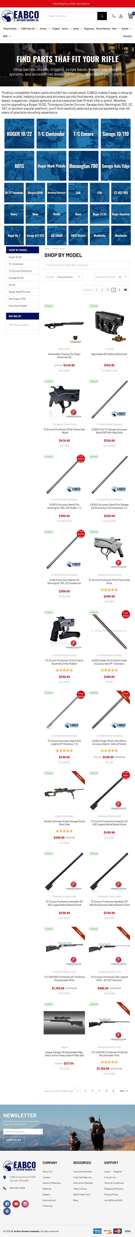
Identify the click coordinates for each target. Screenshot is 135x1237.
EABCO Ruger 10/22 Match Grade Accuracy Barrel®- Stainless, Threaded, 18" (109, 662)
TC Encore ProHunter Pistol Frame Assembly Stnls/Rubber (64, 662)
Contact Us (110, 1177)
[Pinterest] (7, 1211)
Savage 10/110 (16, 277)
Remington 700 (17, 298)
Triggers (56, 28)
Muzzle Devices (103, 28)
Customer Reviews (82, 1171)
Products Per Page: (106, 276)
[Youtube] (16, 1204)
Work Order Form (81, 1194)
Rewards (127, 36)
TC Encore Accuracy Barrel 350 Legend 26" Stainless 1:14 (64, 742)
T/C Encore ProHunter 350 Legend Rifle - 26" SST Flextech (109, 978)
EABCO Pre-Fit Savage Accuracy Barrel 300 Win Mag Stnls (109, 431)
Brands (125, 28)
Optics (65, 28)
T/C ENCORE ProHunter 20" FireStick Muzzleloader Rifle (64, 978)
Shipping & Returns (113, 1188)
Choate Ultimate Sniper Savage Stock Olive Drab (64, 823)
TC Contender (16, 263)
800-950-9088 (17, 1188)
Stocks (43, 28)
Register (118, 1171)
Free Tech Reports (82, 1177)
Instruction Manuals (83, 1182)
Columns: (88, 289)
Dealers (46, 1194)
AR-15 (12, 284)
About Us (47, 1171)
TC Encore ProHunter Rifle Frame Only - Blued (64, 431)
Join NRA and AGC (113, 1200)
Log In (107, 1171)
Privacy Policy (111, 1194)
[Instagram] (25, 1204)
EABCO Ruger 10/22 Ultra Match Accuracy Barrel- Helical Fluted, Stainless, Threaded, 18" (109, 742)
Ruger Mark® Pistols (19, 291)
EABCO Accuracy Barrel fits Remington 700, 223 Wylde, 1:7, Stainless (64, 506)
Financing (47, 1205)
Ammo (76, 28)
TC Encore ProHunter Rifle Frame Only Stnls (109, 581)
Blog (75, 1200)
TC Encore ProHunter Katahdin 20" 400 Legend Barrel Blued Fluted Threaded (109, 823)
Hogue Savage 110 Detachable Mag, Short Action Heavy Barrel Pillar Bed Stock (64, 1054)
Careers (47, 1177)
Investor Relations (52, 1182)
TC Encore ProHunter (20, 270)
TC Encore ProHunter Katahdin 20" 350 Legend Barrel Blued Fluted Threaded (64, 903)
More (114, 28)
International (49, 1200)
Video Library (80, 1188)
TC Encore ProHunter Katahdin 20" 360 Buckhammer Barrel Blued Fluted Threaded (109, 903)
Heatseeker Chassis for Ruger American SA (64, 355)
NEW (5, 36)
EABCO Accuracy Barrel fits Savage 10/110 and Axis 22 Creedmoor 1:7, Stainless (109, 506)
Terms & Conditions (114, 1182)
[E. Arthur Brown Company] (19, 1165)
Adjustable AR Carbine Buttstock (109, 353)
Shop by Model (9, 28)
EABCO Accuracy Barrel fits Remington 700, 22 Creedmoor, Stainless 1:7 (64, 581)
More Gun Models (18, 305)
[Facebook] (7, 1204)
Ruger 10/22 (15, 257)
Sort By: (50, 276)
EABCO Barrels (28, 28)
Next (122, 1090)
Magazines (89, 28)
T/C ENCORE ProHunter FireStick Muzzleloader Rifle (109, 1054)
